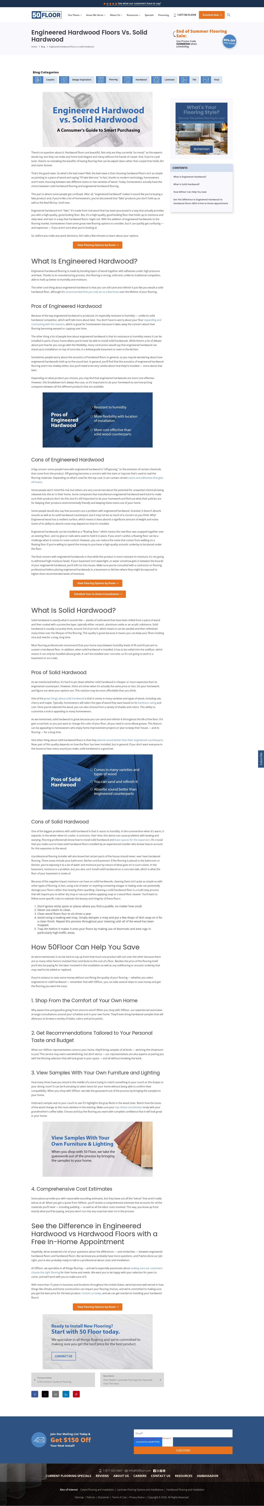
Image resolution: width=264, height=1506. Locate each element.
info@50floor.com (140, 1470)
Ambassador (207, 1476)
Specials (149, 15)
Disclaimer (103, 1497)
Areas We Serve (94, 15)
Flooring (113, 79)
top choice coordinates (128, 1107)
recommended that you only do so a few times (92, 291)
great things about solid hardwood (64, 698)
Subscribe (261, 759)
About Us (115, 15)
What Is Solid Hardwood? (186, 184)
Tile (194, 79)
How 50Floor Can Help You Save (190, 191)
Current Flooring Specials (68, 1476)
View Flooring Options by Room (96, 245)
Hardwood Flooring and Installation (185, 1489)
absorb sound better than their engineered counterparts (130, 740)
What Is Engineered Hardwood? (189, 176)
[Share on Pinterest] (76, 1394)
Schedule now (211, 14)
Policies (91, 1497)
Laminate (169, 79)
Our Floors (73, 15)
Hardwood (141, 79)
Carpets (50, 79)
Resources (132, 15)
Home (34, 46)
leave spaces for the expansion (132, 839)
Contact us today (91, 1293)
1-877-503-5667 (113, 1470)
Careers (140, 1476)
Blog (43, 46)
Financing (163, 15)
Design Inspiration (81, 79)
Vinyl (216, 79)
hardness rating (147, 702)
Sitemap (79, 1497)
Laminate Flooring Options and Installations (140, 1489)
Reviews (102, 1476)
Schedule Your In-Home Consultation (96, 594)
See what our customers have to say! (139, 3)
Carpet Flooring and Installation (97, 1489)
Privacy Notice (137, 1497)
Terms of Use (119, 1497)
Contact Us (160, 1476)
